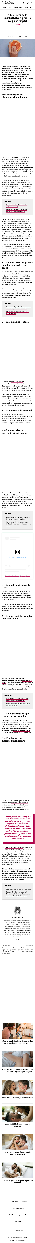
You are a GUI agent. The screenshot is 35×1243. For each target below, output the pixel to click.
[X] (15, 30)
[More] (24, 30)
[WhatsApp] (19, 30)
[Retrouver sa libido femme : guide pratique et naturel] (17, 1142)
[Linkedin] (16, 938)
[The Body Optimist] (8, 3)
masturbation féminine (9, 225)
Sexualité (17, 25)
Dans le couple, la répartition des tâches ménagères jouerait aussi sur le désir (17, 1042)
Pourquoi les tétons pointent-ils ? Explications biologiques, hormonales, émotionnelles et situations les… (18, 894)
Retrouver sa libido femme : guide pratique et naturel (17, 1153)
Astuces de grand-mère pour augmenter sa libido (17, 1181)
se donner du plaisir (21, 401)
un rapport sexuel (17, 382)
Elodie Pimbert (12, 37)
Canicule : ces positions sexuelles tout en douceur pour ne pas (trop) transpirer (17, 1070)
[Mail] (19, 938)
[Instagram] (27, 2)
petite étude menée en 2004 (14, 848)
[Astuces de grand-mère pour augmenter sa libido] (17, 1170)
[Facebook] (23, 2)
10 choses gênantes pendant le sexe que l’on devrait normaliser (25, 950)
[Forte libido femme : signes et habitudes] (17, 1087)
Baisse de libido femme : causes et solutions (17, 1125)
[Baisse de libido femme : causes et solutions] (17, 1114)
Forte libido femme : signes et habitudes (18, 889)
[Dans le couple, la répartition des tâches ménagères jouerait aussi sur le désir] (17, 1031)
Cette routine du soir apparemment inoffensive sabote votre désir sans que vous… (18, 524)
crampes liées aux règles (21, 731)
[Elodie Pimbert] (17, 910)
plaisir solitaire (13, 70)
